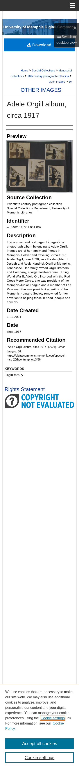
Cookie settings (53, 718)
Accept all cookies (39, 743)
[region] (39, 726)
